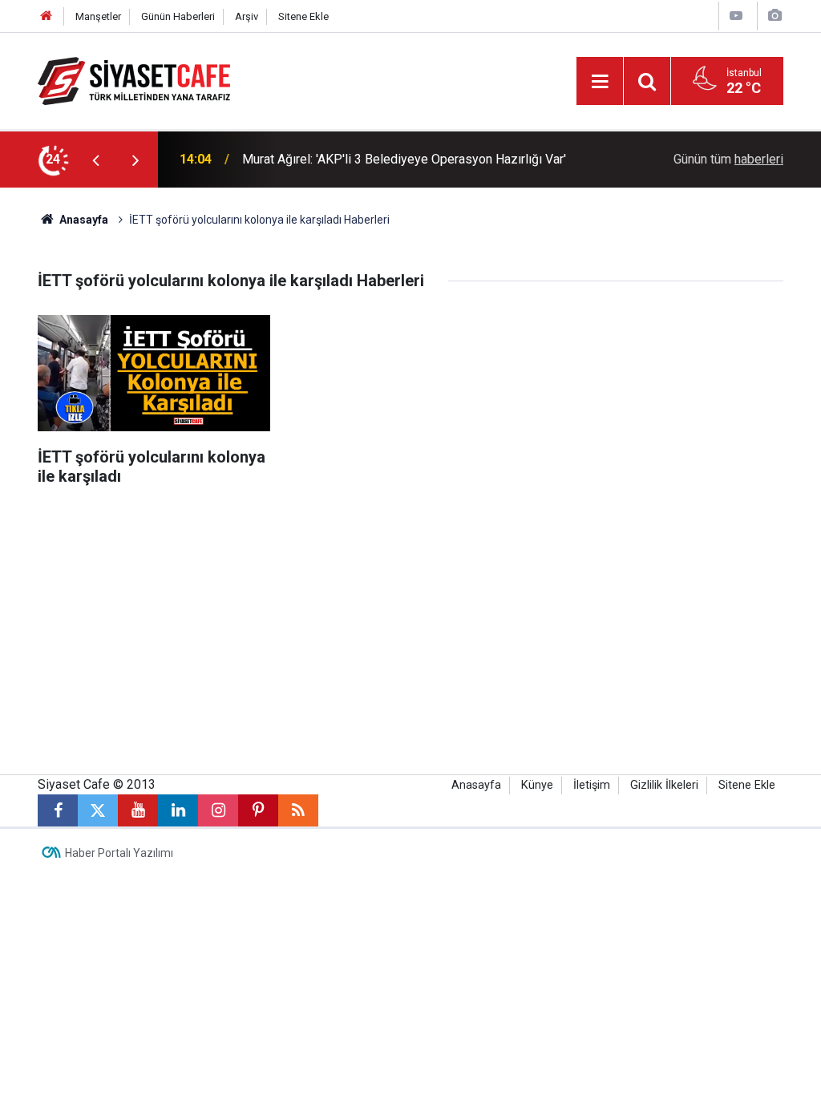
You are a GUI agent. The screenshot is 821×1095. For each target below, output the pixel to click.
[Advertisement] (410, 638)
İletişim (591, 785)
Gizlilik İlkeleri (664, 785)
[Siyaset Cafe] (134, 79)
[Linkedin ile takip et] (178, 810)
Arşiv (246, 16)
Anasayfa (82, 219)
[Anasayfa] (46, 16)
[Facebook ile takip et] (58, 810)
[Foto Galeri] (774, 15)
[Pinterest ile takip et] (258, 810)
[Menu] (599, 82)
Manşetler (98, 16)
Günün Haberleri (178, 16)
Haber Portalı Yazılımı (119, 853)
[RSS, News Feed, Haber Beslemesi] (298, 810)
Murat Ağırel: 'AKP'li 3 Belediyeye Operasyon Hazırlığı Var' (404, 159)
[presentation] (95, 159)
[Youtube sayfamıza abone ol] (138, 810)
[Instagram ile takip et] (218, 810)
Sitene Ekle (303, 16)
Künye (537, 785)
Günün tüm (728, 159)
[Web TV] (736, 15)
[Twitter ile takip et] (98, 810)
